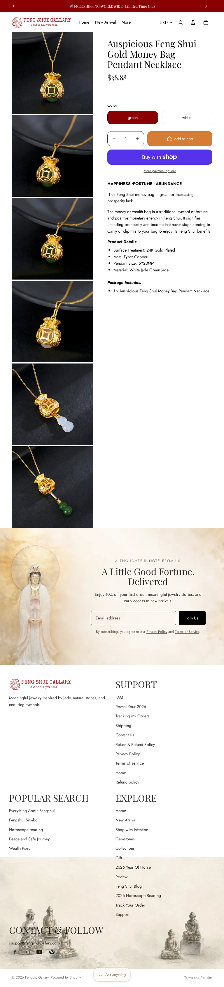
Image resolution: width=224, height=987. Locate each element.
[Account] (193, 22)
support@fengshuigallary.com (34, 943)
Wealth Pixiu (19, 848)
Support (122, 914)
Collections (125, 848)
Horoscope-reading (26, 830)
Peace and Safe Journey (29, 839)
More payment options (160, 170)
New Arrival (126, 820)
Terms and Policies (198, 977)
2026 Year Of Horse (133, 867)
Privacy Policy (156, 631)
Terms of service (130, 763)
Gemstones (125, 839)
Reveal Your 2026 (131, 706)
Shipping (123, 725)
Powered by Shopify (66, 977)
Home (121, 773)
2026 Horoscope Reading (138, 895)
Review (122, 877)
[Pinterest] (51, 952)
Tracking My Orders (133, 716)
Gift (119, 858)
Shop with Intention (132, 830)
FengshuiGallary (36, 977)
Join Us (192, 618)
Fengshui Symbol (23, 820)
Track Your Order (130, 905)
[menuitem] (126, 22)
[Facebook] (15, 952)
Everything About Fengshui (32, 811)
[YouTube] (39, 952)
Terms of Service (187, 631)
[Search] (180, 22)
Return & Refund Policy (135, 744)
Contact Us (125, 735)
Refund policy (127, 782)
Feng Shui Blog (129, 886)
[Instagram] (27, 952)
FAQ (119, 697)
